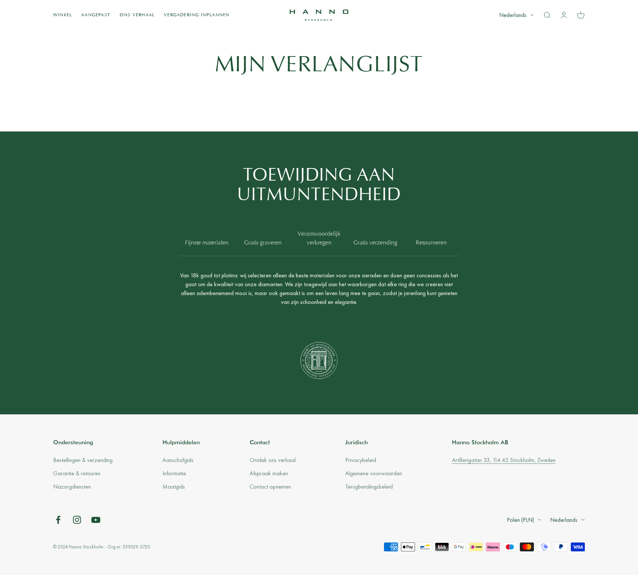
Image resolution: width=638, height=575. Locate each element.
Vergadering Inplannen (196, 15)
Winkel (62, 15)
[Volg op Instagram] (77, 520)
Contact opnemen (270, 486)
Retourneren (431, 243)
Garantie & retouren (76, 473)
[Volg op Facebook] (58, 520)
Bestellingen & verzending (83, 460)
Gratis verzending (375, 243)
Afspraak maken (269, 473)
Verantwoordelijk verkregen (319, 238)
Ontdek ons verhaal (273, 460)
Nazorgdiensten (72, 486)
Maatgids (173, 486)
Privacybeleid (360, 460)
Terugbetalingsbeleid (369, 486)
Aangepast (95, 15)
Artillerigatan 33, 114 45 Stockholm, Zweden (504, 460)
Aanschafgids (177, 460)
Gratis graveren (263, 243)
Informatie (174, 473)
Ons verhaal (137, 15)
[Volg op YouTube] (96, 520)
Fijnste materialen (207, 243)
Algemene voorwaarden (373, 473)
